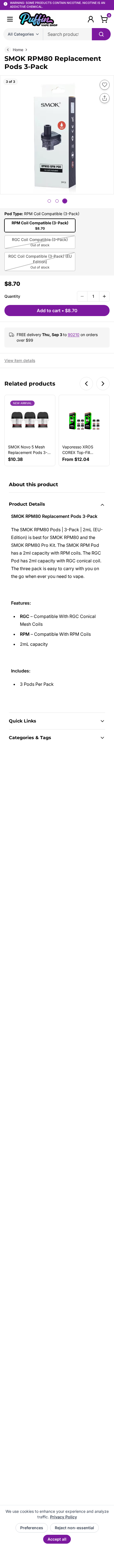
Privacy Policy (63, 1516)
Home (18, 49)
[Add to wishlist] (105, 85)
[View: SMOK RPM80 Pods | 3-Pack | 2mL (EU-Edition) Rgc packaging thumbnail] (57, 201)
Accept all (57, 1539)
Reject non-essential (74, 1527)
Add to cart (57, 310)
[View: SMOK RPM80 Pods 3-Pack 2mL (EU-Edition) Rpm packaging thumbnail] (64, 201)
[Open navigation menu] (10, 19)
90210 (73, 334)
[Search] (101, 34)
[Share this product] (105, 98)
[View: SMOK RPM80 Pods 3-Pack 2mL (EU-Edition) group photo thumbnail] (49, 201)
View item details (19, 360)
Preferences (31, 1527)
